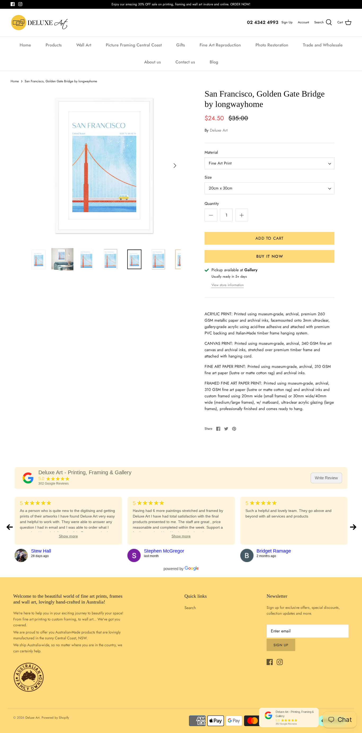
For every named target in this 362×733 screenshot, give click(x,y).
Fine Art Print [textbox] (220, 163)
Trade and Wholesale (323, 45)
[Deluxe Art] (40, 22)
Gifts (180, 45)
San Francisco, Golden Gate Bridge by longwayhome (61, 81)
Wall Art (83, 45)
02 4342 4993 (262, 22)
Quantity (212, 203)
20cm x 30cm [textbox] (220, 188)
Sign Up (287, 22)
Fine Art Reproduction (220, 45)
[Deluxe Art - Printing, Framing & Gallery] (28, 478)
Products (54, 45)
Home (25, 45)
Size (208, 177)
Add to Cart (269, 238)
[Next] (175, 165)
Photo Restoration (271, 45)
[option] (104, 165)
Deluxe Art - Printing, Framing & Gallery (84, 472)
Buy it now (269, 256)
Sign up (280, 645)
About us (152, 62)
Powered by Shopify (55, 717)
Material (211, 152)
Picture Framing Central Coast (134, 45)
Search (190, 608)
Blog (214, 62)
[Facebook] (13, 4)
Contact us (185, 62)
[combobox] (269, 163)
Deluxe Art (219, 130)
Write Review (326, 478)
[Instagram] (20, 4)
